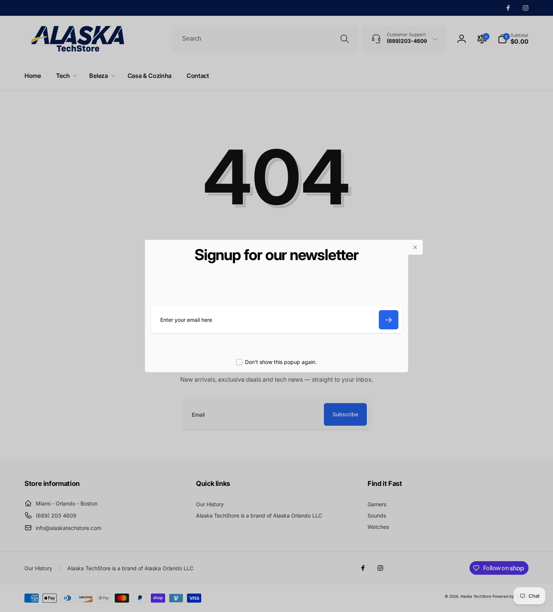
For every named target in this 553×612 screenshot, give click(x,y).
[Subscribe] (388, 319)
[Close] (415, 247)
